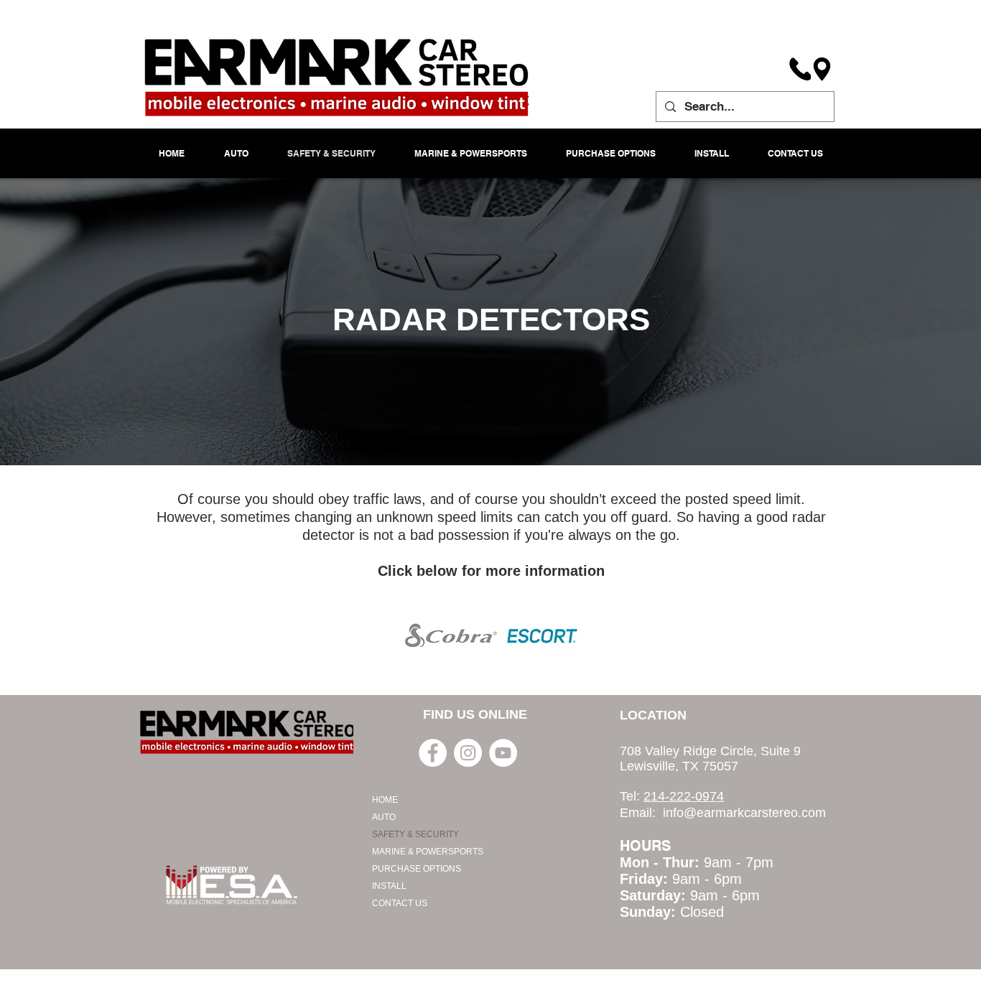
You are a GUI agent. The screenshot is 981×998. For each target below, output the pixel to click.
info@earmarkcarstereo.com (744, 813)
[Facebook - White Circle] (433, 753)
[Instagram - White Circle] (468, 753)
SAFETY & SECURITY (415, 834)
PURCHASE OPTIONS (416, 869)
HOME (385, 800)
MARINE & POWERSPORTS (427, 852)
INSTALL (389, 886)
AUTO (384, 817)
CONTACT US (399, 903)
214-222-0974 (683, 796)
